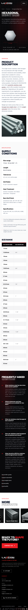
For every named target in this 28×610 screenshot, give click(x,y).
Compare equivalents (7, 477)
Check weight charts (6, 480)
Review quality (5, 483)
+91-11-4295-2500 (6, 580)
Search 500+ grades (7, 474)
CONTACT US (8, 545)
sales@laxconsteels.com (7, 585)
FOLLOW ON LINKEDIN (10, 597)
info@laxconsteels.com (7, 589)
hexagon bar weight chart (9, 107)
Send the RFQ (5, 486)
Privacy (20, 606)
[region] (14, 304)
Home (3, 9)
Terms (25, 606)
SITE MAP (7, 570)
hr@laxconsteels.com (7, 593)
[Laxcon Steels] (6, 3)
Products (8, 9)
